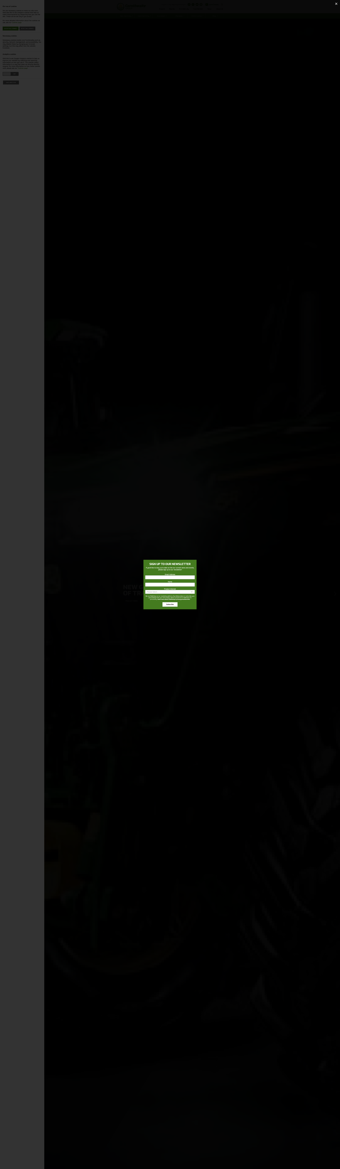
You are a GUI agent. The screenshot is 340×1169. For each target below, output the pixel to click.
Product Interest (170, 589)
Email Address (170, 574)
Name (170, 582)
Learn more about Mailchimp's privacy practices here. (173, 599)
